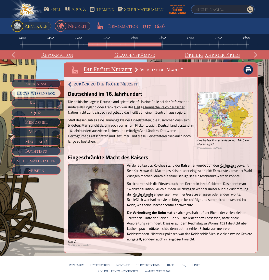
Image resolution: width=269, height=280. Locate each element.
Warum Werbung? (157, 271)
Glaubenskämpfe (134, 55)
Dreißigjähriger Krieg (212, 55)
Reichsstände (143, 194)
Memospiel (36, 122)
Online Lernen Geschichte (118, 271)
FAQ (183, 265)
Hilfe (169, 265)
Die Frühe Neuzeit (108, 69)
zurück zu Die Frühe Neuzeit (106, 84)
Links (196, 265)
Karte (36, 103)
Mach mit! (36, 141)
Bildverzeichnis (147, 265)
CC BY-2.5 (216, 147)
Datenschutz (100, 265)
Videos (36, 132)
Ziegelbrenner (205, 147)
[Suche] (250, 9)
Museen (36, 170)
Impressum (76, 265)
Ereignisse (36, 83)
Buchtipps (36, 151)
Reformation (57, 55)
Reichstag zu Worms (203, 223)
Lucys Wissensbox (36, 93)
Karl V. (138, 170)
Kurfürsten (228, 165)
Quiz (36, 112)
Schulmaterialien (36, 161)
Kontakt (123, 265)
